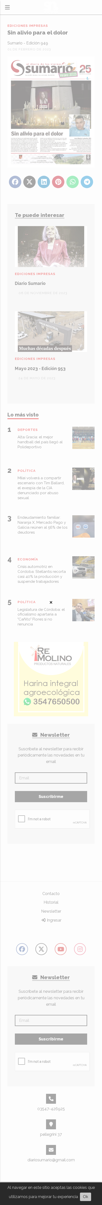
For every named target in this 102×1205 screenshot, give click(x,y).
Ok (85, 1196)
